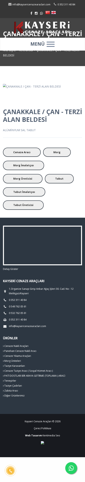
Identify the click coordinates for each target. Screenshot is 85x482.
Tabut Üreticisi (23, 205)
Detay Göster (10, 269)
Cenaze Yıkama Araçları (17, 356)
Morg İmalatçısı (23, 165)
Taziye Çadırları (13, 385)
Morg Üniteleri (12, 361)
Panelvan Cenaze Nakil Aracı (20, 351)
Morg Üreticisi (22, 178)
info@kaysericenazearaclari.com (31, 4)
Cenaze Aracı (21, 152)
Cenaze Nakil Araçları (16, 346)
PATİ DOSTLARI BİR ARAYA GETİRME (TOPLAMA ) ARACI (34, 375)
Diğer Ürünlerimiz (14, 395)
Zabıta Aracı (11, 390)
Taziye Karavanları (14, 366)
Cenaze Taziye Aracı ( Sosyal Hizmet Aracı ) (28, 370)
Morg (56, 152)
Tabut (59, 178)
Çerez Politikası (42, 428)
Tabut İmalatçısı (24, 192)
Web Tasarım (33, 435)
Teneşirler (10, 380)
